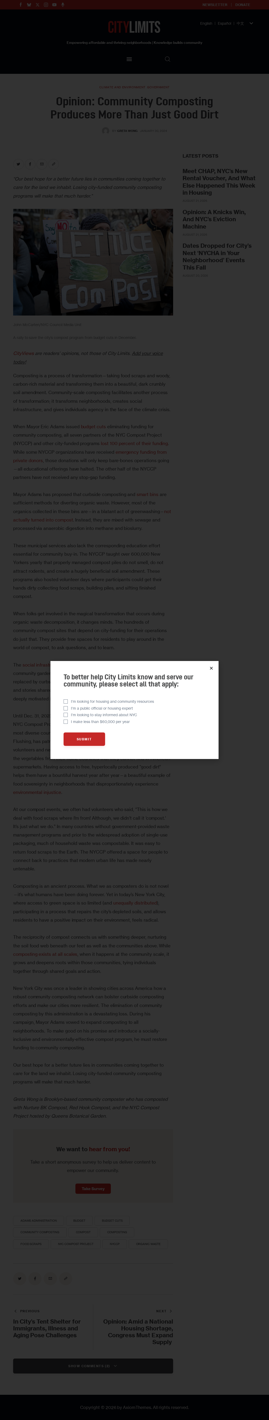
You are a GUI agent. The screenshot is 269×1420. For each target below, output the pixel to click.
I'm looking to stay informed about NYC (104, 714)
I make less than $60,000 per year (100, 721)
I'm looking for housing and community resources (112, 701)
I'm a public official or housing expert (102, 708)
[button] (211, 668)
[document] (134, 710)
